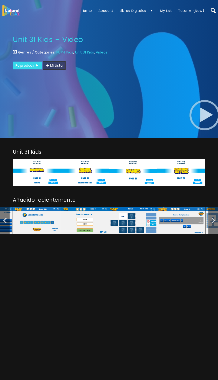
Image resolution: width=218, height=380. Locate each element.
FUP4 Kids (64, 52)
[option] (37, 172)
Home (87, 10)
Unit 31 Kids (84, 52)
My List (166, 10)
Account (105, 10)
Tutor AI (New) (191, 10)
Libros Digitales (133, 10)
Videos (102, 52)
